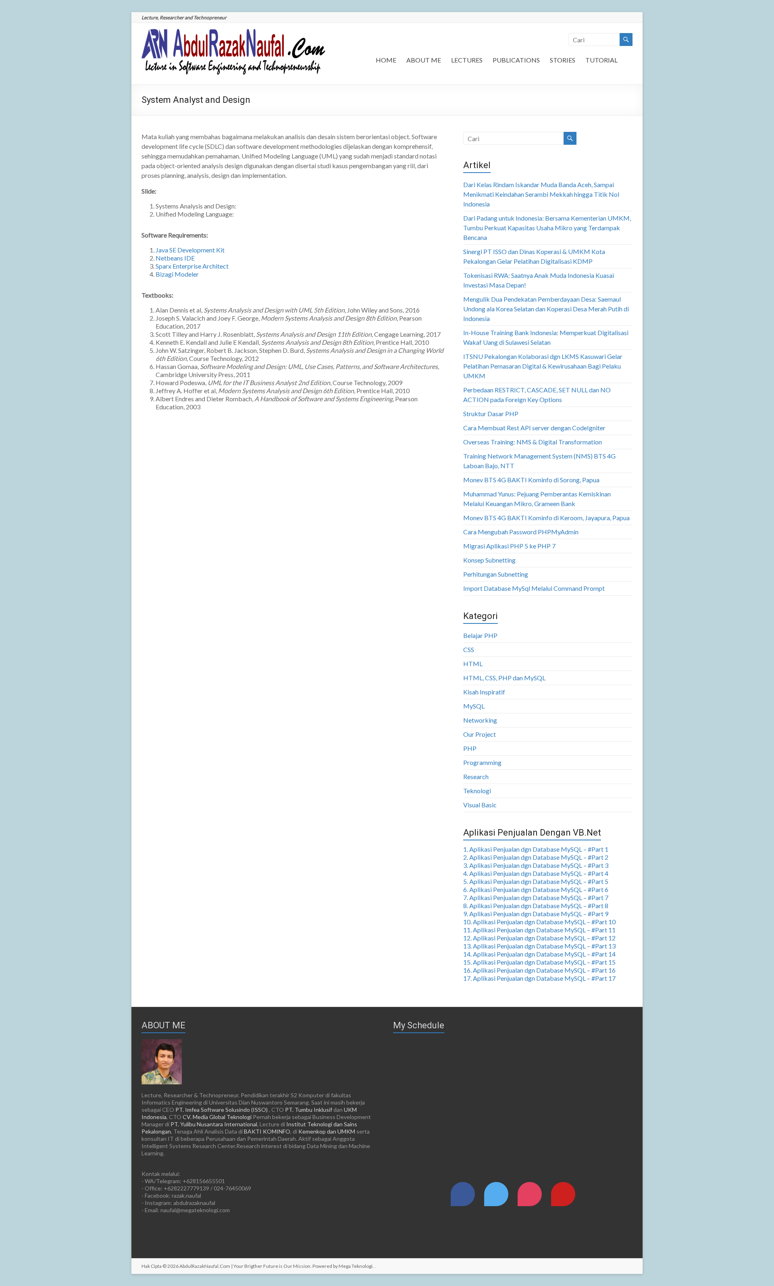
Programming (482, 762)
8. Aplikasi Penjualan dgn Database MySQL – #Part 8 (535, 905)
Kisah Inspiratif (484, 692)
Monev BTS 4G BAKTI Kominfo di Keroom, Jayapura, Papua (546, 517)
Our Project (479, 734)
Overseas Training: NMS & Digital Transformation (532, 442)
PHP (469, 748)
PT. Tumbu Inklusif (308, 1109)
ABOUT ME (423, 60)
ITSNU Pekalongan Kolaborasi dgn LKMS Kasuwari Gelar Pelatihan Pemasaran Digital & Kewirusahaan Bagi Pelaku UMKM (542, 365)
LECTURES (467, 60)
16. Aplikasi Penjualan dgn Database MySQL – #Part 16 (539, 970)
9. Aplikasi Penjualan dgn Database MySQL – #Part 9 (535, 913)
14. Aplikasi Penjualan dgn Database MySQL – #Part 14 (539, 954)
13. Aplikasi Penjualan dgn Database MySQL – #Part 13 (539, 946)
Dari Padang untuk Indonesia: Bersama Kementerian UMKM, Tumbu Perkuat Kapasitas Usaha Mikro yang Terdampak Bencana (547, 227)
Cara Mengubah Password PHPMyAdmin (520, 532)
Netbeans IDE (175, 258)
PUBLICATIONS (516, 60)
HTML (473, 663)
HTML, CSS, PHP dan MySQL (504, 678)
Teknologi (477, 790)
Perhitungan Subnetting (495, 574)
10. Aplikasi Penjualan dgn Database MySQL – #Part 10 (539, 921)
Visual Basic (480, 805)
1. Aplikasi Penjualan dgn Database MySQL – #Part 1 (535, 849)
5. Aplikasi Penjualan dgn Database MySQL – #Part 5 (535, 881)
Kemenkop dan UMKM (326, 1131)
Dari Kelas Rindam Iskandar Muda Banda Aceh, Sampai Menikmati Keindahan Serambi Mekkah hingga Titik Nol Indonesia (541, 194)
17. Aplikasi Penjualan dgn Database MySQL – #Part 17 (539, 978)
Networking (480, 720)
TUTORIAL (601, 60)
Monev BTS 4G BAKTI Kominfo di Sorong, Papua (531, 480)
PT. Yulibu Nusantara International (214, 1124)
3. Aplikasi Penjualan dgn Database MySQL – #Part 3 (535, 865)
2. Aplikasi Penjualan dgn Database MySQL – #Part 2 (535, 857)
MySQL (474, 706)
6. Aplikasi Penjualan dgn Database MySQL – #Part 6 (535, 889)
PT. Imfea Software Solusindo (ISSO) (221, 1109)
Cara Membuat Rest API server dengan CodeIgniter (534, 427)
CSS (468, 649)
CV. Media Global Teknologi (217, 1116)
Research (476, 776)
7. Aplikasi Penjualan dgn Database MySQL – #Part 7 (535, 897)
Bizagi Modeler (177, 274)
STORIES (562, 60)
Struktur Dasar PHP (490, 413)
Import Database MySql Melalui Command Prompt (534, 588)
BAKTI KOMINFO (267, 1131)
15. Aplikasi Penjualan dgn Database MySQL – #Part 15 (539, 962)
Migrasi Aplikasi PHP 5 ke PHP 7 (509, 546)
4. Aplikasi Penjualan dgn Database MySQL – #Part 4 (535, 873)
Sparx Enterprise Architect (192, 266)
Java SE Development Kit (190, 250)
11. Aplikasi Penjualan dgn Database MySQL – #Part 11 (539, 930)
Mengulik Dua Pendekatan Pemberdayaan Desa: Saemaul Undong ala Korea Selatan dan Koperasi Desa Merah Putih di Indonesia (546, 308)
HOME (386, 60)
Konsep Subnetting (489, 560)
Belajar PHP (480, 635)
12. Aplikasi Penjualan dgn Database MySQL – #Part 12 (539, 938)
